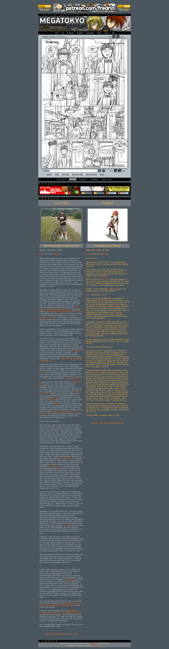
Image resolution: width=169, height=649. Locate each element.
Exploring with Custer (66, 458)
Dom (88, 254)
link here (57, 254)
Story (57, 175)
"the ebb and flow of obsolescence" (61, 246)
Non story (65, 175)
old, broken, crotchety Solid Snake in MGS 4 (65, 312)
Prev (112, 37)
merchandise (90, 33)
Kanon (42, 372)
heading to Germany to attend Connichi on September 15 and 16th (61, 612)
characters (70, 33)
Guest (102, 175)
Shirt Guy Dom (91, 175)
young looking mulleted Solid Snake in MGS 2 (60, 309)
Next (120, 37)
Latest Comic (107, 179)
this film (67, 525)
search (106, 33)
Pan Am (55, 398)
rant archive (62, 634)
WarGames (51, 400)
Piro (41, 254)
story (62, 33)
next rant (73, 634)
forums (99, 33)
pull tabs (56, 404)
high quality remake (73, 378)
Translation (94, 179)
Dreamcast (77, 351)
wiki (113, 33)
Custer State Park (54, 466)
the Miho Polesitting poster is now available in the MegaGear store (60, 604)
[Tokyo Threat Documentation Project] (59, 194)
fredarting (80, 33)
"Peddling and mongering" (107, 246)
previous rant (51, 634)
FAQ (56, 33)
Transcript (83, 179)
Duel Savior (97, 372)
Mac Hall (105, 279)
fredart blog (70, 580)
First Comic (61, 179)
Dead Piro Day (77, 175)
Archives (72, 179)
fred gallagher (93, 643)
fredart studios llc (96, 645)
